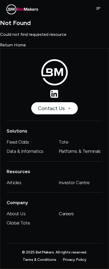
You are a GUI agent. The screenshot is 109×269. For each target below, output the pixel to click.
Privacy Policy (75, 259)
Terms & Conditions (39, 259)
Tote (63, 142)
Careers (66, 214)
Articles (14, 182)
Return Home (13, 44)
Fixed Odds (18, 142)
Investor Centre (74, 182)
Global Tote (18, 223)
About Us (16, 214)
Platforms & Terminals (80, 151)
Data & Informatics (25, 151)
